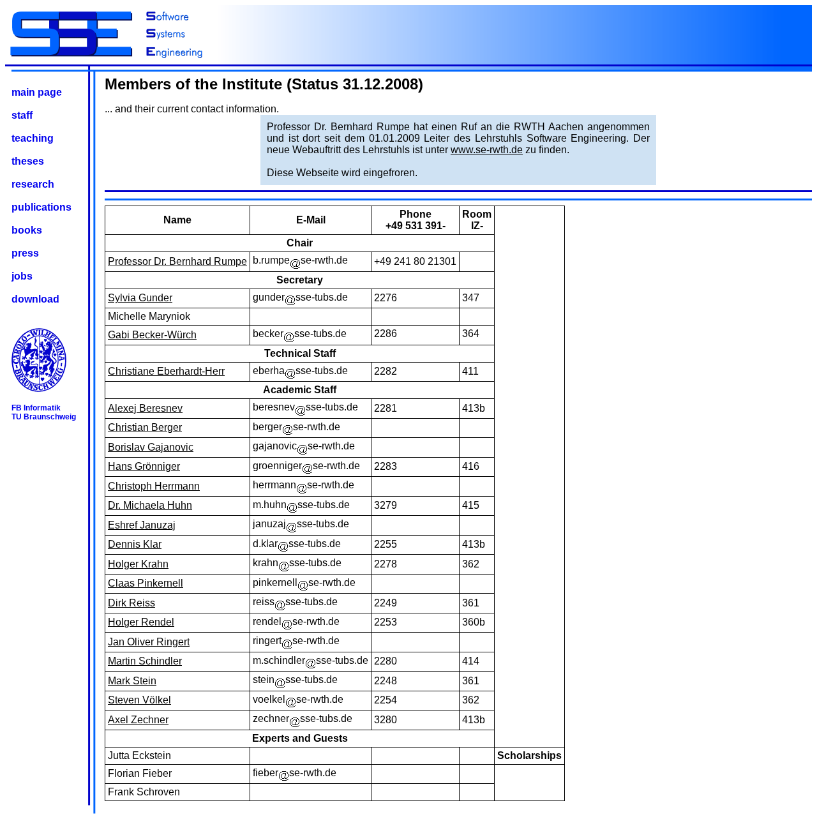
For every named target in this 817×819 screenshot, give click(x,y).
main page (36, 92)
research (32, 184)
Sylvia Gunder (140, 297)
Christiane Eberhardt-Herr (166, 371)
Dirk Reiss (131, 602)
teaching (32, 138)
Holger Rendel (141, 622)
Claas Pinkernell (145, 583)
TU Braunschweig (43, 416)
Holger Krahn (138, 564)
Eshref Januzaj (142, 525)
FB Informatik (36, 407)
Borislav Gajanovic (150, 447)
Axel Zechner (138, 719)
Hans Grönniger (144, 466)
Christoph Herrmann (154, 486)
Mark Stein (132, 680)
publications (41, 207)
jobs (22, 276)
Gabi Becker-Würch (152, 334)
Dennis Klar (134, 544)
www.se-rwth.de (487, 149)
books (26, 230)
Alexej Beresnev (145, 408)
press (25, 253)
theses (27, 161)
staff (22, 115)
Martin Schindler (145, 661)
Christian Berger (145, 427)
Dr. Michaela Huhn (150, 505)
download (35, 299)
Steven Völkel (139, 700)
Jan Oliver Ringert (149, 641)
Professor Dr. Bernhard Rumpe (177, 261)
